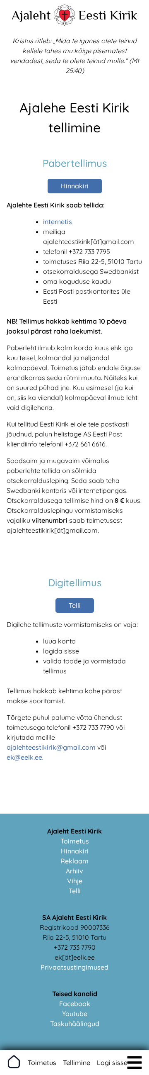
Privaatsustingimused (74, 967)
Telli (75, 605)
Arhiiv (74, 871)
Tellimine (76, 1062)
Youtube (74, 1013)
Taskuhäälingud (74, 1023)
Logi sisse (112, 1062)
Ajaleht (31, 14)
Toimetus (74, 841)
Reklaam (74, 861)
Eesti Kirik (107, 14)
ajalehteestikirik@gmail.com (51, 747)
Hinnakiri (75, 186)
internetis (57, 221)
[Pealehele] (64, 23)
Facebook (74, 1003)
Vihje (74, 881)
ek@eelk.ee (24, 757)
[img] (134, 1062)
